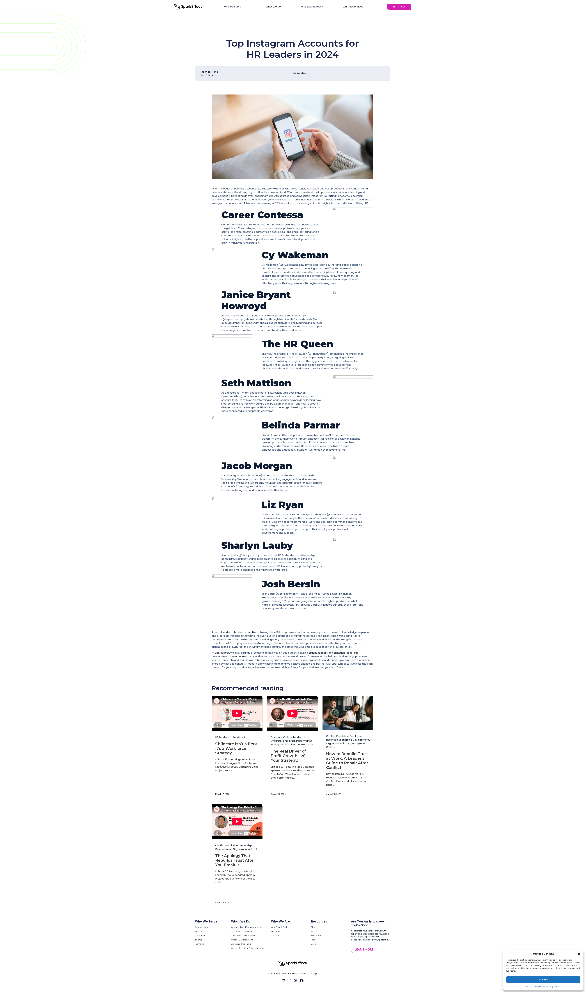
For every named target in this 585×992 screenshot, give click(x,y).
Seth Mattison (256, 383)
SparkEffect (222, 653)
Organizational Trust (338, 743)
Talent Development (300, 744)
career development (241, 656)
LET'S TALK (399, 6)
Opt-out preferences (535, 986)
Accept (543, 979)
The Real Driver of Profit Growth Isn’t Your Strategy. (289, 756)
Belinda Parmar (301, 425)
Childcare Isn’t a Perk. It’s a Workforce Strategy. (236, 748)
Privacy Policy (552, 986)
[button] (578, 953)
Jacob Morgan (256, 465)
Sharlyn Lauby (257, 545)
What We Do (273, 6)
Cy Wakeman (295, 255)
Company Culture (281, 737)
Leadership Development (354, 740)
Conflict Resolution (337, 736)
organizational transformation (327, 653)
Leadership (239, 737)
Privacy (293, 973)
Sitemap (312, 973)
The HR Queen (297, 344)
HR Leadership (301, 73)
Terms (303, 973)
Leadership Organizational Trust (288, 739)
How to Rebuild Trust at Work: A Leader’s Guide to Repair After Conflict (347, 760)
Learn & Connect (353, 6)
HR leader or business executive (238, 632)
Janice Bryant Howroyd (256, 300)
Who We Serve (232, 6)
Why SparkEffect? (312, 6)
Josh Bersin (291, 584)
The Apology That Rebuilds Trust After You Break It (235, 860)
